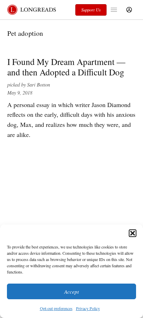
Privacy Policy (88, 308)
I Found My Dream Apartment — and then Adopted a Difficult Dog (66, 67)
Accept (71, 291)
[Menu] (115, 10)
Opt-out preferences (56, 308)
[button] (132, 233)
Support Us (91, 10)
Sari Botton (38, 84)
